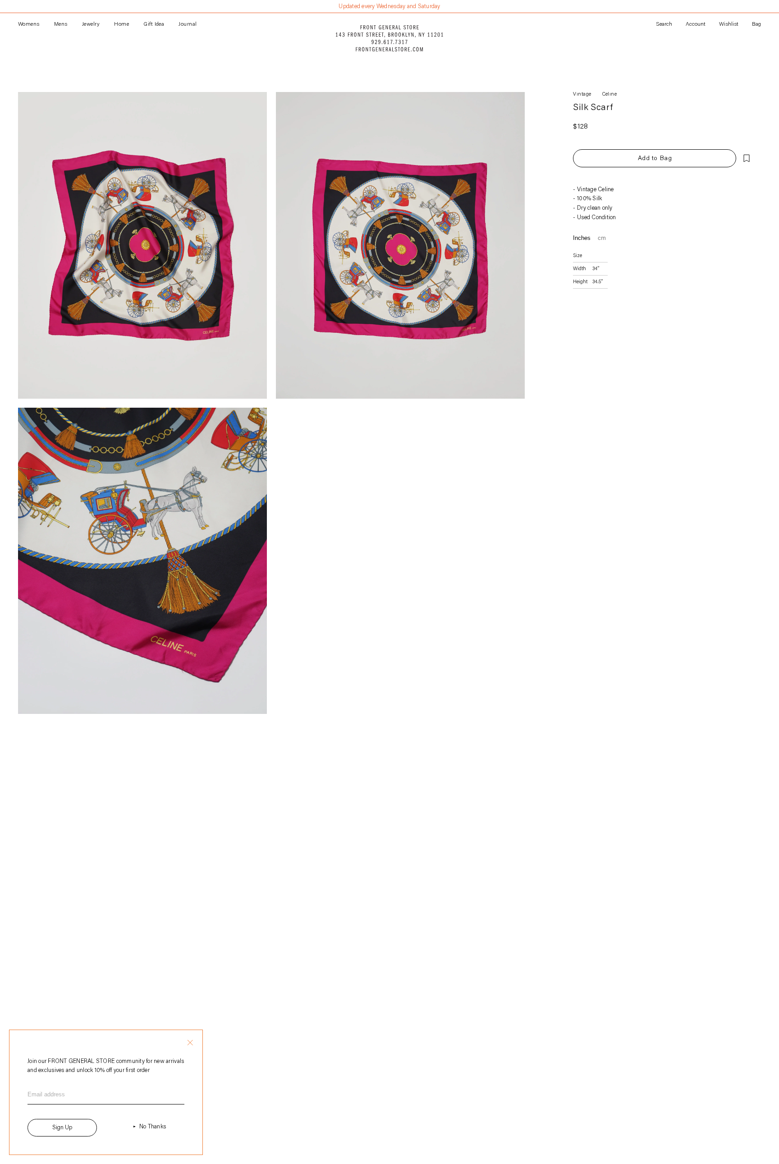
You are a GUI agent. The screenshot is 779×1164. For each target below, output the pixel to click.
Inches (582, 238)
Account (696, 24)
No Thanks (152, 1127)
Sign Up (62, 1128)
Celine (609, 94)
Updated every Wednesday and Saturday (389, 6)
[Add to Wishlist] (746, 158)
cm (602, 238)
